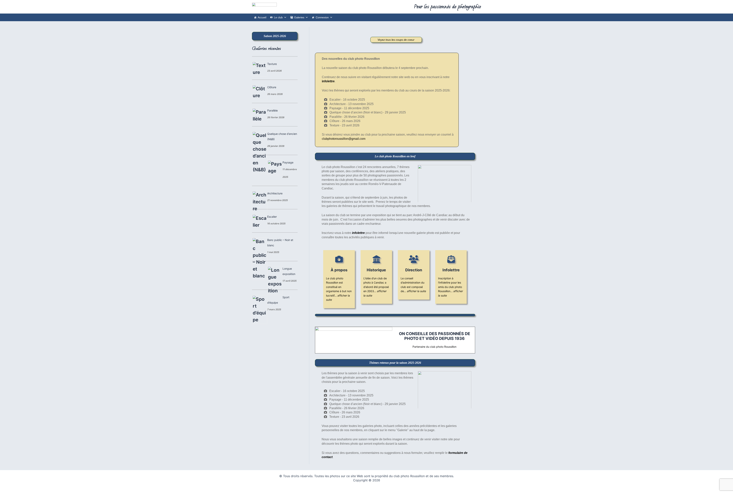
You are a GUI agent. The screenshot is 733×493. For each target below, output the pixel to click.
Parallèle (272, 110)
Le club (278, 17)
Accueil (262, 17)
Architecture (275, 193)
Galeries (299, 17)
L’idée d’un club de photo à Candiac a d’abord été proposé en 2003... (376, 287)
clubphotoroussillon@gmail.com (343, 138)
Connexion (322, 17)
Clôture (271, 87)
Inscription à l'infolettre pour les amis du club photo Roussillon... (450, 287)
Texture (272, 63)
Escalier (272, 216)
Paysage (288, 162)
